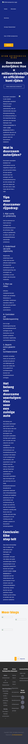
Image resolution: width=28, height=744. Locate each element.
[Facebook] (22, 702)
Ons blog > (5, 711)
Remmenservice (14, 696)
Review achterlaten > (5, 716)
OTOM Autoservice (7, 128)
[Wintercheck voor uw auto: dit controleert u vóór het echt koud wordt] (20, 622)
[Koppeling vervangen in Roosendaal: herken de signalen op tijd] (7, 632)
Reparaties (14, 688)
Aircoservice (14, 692)
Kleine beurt (14, 676)
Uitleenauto (14, 704)
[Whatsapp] (22, 698)
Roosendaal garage (14, 709)
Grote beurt (14, 683)
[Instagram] (22, 707)
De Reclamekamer (17, 735)
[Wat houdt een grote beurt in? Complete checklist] (7, 620)
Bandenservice (14, 700)
